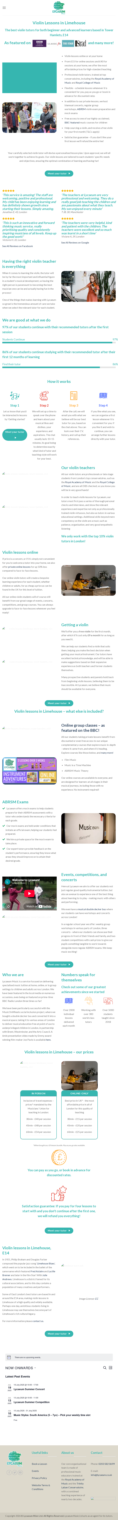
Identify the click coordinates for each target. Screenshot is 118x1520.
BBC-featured (72, 122)
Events (35, 1470)
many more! (107, 752)
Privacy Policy (39, 1477)
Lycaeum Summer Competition (32, 1402)
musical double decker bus (92, 909)
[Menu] (4, 7)
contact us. (38, 1320)
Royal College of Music (88, 82)
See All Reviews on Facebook (17, 246)
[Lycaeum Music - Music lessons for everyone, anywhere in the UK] (59, 7)
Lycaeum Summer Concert (29, 1389)
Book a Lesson (39, 1463)
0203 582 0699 (106, 1463)
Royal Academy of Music (78, 482)
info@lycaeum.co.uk (101, 1474)
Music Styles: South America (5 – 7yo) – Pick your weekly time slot (52, 1415)
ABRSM (81, 109)
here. (48, 1039)
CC (96, 1298)
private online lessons (19, 566)
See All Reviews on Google (75, 242)
